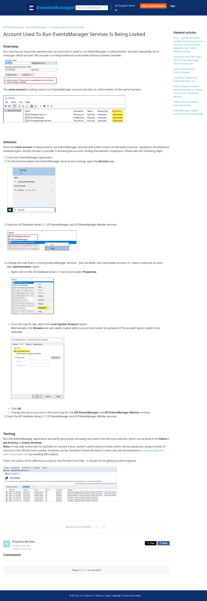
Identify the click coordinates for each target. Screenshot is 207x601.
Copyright (116, 595)
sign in (83, 570)
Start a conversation (153, 5)
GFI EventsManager (13, 27)
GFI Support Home (125, 5)
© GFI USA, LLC (76, 595)
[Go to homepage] (51, 8)
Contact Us (88, 595)
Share (165, 543)
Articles (80, 27)
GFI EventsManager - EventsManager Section (50, 27)
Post (152, 543)
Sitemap (99, 595)
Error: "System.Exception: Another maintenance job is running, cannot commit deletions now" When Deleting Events (189, 44)
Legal (107, 595)
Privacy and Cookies (132, 595)
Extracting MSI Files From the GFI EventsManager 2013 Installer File (187, 60)
